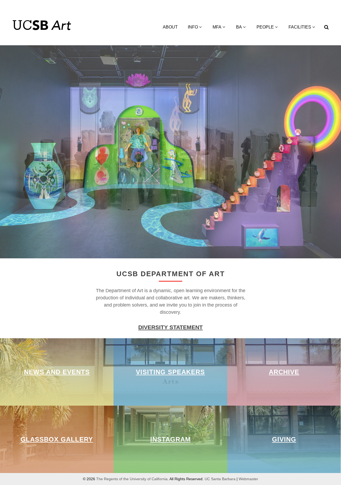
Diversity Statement (170, 327)
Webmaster (248, 479)
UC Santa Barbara (220, 479)
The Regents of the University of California (132, 479)
